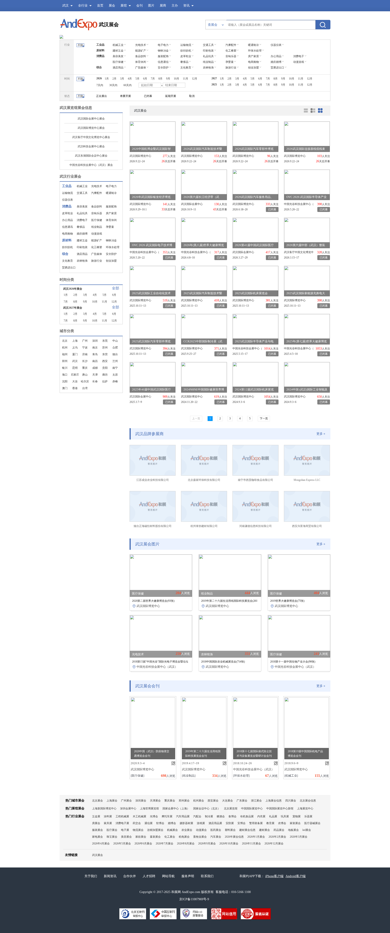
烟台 (115, 354)
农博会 (282, 823)
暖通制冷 (111, 193)
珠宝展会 (112, 836)
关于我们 (90, 876)
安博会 (241, 823)
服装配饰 (111, 206)
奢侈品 (81, 226)
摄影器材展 (186, 823)
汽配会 (197, 816)
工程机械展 (122, 816)
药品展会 (279, 830)
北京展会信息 (308, 800)
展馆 (124, 5)
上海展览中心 (305, 808)
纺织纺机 (67, 247)
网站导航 (168, 876)
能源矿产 (96, 240)
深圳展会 (140, 800)
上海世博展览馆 (149, 808)
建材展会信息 (247, 830)
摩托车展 (167, 816)
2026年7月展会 (164, 843)
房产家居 (111, 213)
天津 (95, 374)
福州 (64, 354)
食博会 (232, 816)
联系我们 (207, 876)
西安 (105, 361)
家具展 (108, 823)
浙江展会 (256, 800)
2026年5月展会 (122, 843)
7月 (66, 301)
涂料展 (108, 816)
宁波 (85, 347)
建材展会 (264, 830)
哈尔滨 (85, 381)
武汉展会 (109, 24)
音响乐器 (96, 213)
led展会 (306, 830)
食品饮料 (96, 206)
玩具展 (285, 816)
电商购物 (67, 233)
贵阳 (105, 367)
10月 (95, 301)
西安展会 (213, 800)
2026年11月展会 (251, 843)
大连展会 (227, 800)
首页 (100, 5)
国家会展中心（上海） (176, 808)
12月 (114, 301)
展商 (163, 5)
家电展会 (97, 836)
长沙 (85, 361)
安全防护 (111, 254)
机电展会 (184, 836)
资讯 (186, 5)
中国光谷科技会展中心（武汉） (298, 204)
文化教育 (67, 260)
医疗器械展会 (312, 823)
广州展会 (126, 800)
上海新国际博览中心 (104, 808)
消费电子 (82, 220)
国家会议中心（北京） (206, 808)
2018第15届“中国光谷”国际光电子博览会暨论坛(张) (164, 661)
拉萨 (105, 381)
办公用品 (67, 220)
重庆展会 (169, 800)
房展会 (96, 823)
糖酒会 (221, 816)
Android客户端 (296, 876)
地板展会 (293, 830)
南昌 (95, 361)
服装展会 (97, 830)
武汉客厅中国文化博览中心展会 (91, 137)
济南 (85, 354)
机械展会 (172, 830)
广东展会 (242, 800)
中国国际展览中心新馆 (279, 808)
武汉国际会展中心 (192, 204)
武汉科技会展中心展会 (91, 146)
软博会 (160, 823)
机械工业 (82, 186)
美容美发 (82, 206)
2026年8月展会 (186, 843)
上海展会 (112, 800)
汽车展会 (215, 836)
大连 (75, 381)
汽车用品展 (183, 816)
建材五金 (82, 240)
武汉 (75, 361)
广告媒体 (96, 254)
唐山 (85, 374)
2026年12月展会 (274, 843)
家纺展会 (140, 836)
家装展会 (295, 823)
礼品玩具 (82, 213)
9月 (85, 301)
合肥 (115, 347)
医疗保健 (96, 220)
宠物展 (296, 816)
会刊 (139, 5)
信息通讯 (67, 226)
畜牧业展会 (200, 836)
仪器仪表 (67, 199)
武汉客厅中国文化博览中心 (298, 252)
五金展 (96, 816)
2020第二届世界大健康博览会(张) (153, 600)
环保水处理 (112, 247)
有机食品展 (247, 816)
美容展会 (126, 836)
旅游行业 (96, 260)
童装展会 (155, 836)
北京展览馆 (230, 808)
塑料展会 (230, 830)
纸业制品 (96, 226)
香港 (75, 388)
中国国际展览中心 (252, 808)
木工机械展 (139, 816)
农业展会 (186, 830)
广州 (85, 340)
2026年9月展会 (207, 843)
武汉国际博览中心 (140, 155)
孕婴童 (110, 226)
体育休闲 (111, 220)
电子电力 (111, 186)
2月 (75, 294)
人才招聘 (149, 876)
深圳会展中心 (128, 808)
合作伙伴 (129, 876)
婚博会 (172, 823)
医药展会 (215, 830)
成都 (95, 367)
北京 (64, 340)
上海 (75, 340)
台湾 (85, 388)
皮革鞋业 (67, 213)
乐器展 (308, 816)
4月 (95, 294)
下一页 (264, 418)
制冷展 (209, 816)
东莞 (105, 340)
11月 (104, 301)
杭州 (64, 347)
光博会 (154, 816)
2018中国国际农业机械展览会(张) (223, 661)
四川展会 (290, 800)
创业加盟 (111, 260)
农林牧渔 (82, 260)
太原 (115, 374)
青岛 (95, 354)
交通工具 (82, 193)
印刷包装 (82, 247)
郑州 (64, 361)
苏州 (105, 347)
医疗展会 (112, 830)
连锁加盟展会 (155, 830)
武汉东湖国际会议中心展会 (91, 155)
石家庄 (75, 374)
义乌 (75, 347)
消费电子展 (122, 823)
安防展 (230, 823)
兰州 (115, 361)
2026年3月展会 (298, 836)
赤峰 (115, 381)
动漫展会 (201, 830)
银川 (64, 367)
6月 (114, 294)
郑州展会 (184, 800)
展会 (112, 5)
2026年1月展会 (256, 836)
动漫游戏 (96, 233)
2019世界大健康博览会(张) (287, 600)
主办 (175, 5)
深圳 (95, 340)
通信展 (148, 823)
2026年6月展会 (143, 843)
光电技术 (96, 186)
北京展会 (97, 800)
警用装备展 (256, 823)
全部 (115, 288)
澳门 (64, 388)
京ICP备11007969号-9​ (194, 899)
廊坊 (105, 374)
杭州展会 (198, 800)
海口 (64, 374)
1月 (66, 294)
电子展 (125, 830)
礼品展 (273, 816)
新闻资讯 (110, 876)
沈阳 (64, 381)
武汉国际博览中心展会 (91, 127)
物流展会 (138, 830)
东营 (105, 354)
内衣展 (261, 816)
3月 (85, 294)
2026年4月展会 (101, 843)
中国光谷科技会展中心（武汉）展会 (91, 165)
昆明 (75, 367)
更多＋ (321, 433)
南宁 (115, 367)
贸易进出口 (69, 267)
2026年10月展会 (228, 843)
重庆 (85, 367)
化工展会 (169, 836)
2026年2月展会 (277, 836)
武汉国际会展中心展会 (91, 118)
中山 (115, 340)
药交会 (137, 823)
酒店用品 (82, 254)
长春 (95, 381)
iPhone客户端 (274, 876)
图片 (151, 5)
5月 (104, 294)
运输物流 (67, 193)
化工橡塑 (96, 247)
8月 (75, 301)
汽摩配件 (96, 193)
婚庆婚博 (82, 233)
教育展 (270, 823)
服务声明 (187, 876)
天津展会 (155, 800)
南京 (95, 347)
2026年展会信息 (234, 836)
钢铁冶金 (111, 240)
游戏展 (201, 823)
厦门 (75, 354)
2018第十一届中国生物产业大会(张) (292, 661)
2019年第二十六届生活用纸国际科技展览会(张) (231, 600)
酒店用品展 (215, 823)
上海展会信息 (273, 800)
